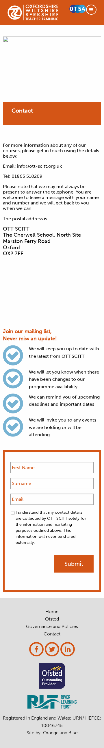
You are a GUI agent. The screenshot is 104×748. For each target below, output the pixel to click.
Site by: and (52, 732)
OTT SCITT (33, 12)
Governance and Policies (52, 626)
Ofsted (52, 619)
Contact (52, 634)
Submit (73, 563)
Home (52, 611)
